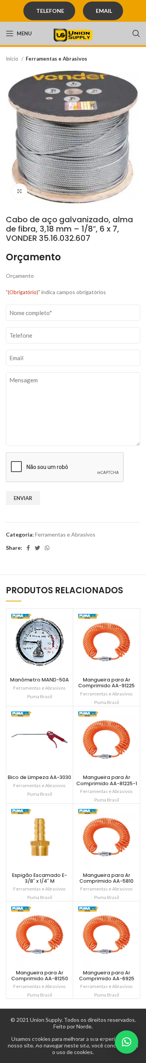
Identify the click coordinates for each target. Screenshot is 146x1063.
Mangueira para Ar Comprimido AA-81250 (39, 975)
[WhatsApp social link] (47, 548)
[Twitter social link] (37, 548)
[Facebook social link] (28, 548)
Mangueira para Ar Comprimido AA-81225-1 (106, 780)
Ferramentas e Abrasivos (56, 59)
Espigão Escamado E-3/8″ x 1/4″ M (39, 878)
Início (12, 59)
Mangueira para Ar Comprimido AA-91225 (106, 682)
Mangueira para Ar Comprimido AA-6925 (106, 975)
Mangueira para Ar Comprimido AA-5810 (106, 878)
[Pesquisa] (136, 33)
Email (104, 10)
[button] (126, 1042)
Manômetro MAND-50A (39, 679)
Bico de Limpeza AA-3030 (39, 777)
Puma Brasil (39, 696)
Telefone (50, 10)
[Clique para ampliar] (19, 191)
